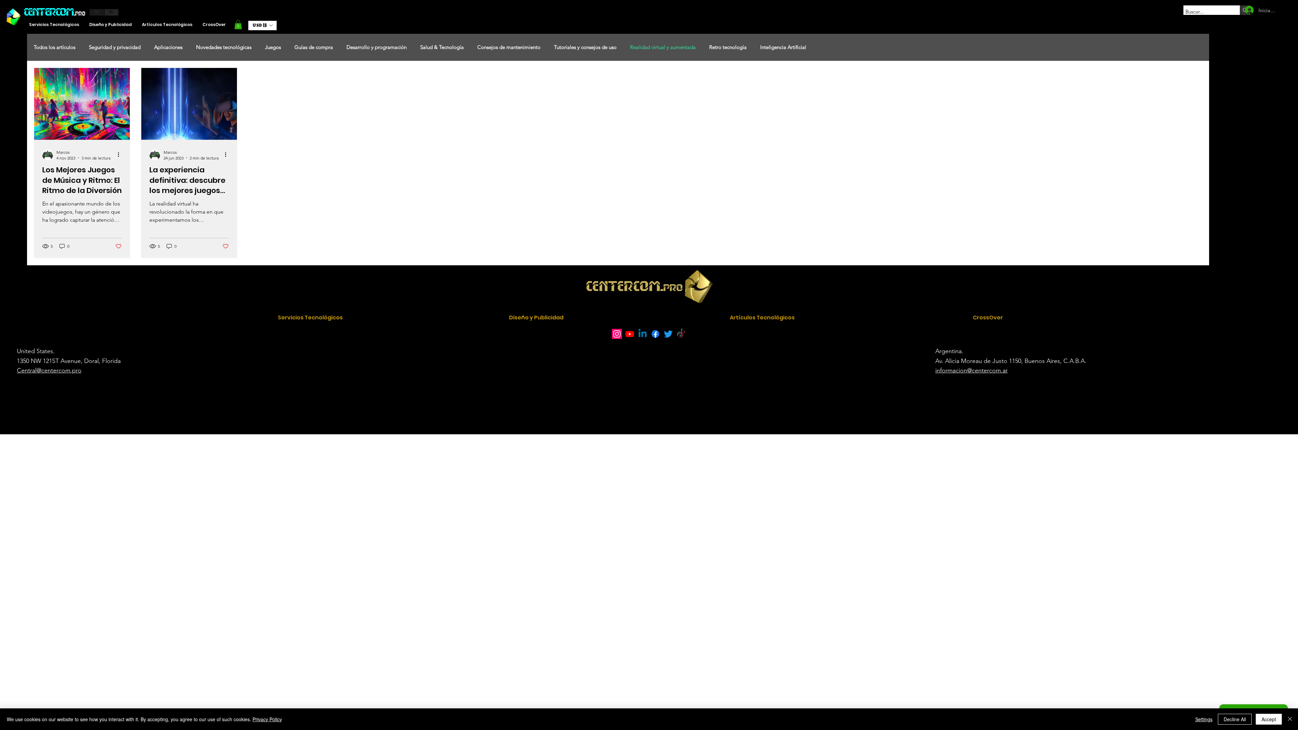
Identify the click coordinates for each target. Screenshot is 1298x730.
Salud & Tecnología (442, 47)
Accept (1268, 719)
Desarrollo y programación (376, 47)
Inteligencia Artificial (783, 47)
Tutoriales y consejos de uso (585, 47)
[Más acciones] (121, 155)
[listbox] (262, 25)
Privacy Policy (267, 719)
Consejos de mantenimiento (508, 47)
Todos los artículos (54, 47)
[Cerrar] (1290, 719)
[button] (238, 24)
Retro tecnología (728, 47)
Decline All (1235, 719)
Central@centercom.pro (49, 370)
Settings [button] (1203, 719)
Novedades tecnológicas (223, 47)
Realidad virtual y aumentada (663, 47)
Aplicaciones (168, 47)
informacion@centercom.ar (971, 370)
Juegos (273, 47)
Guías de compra (313, 47)
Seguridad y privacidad (115, 47)
